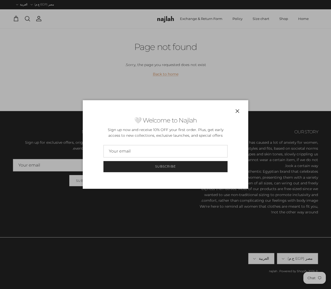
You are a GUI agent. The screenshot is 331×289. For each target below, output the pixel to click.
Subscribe (165, 166)
